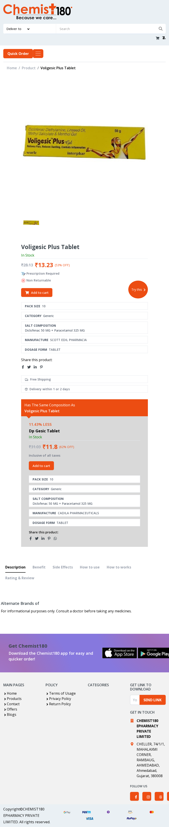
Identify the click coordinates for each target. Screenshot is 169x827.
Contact (13, 703)
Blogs (11, 714)
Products (14, 698)
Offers (12, 709)
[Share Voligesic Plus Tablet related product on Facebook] (32, 538)
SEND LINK (152, 700)
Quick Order (18, 53)
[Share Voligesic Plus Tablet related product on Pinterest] (50, 538)
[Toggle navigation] (38, 53)
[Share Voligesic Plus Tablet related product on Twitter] (38, 538)
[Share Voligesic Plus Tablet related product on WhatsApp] (56, 538)
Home (12, 68)
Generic (48, 316)
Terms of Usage (62, 693)
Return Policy (60, 703)
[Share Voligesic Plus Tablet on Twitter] (30, 367)
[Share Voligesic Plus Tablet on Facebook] (24, 367)
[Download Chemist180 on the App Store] (119, 653)
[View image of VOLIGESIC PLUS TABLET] (31, 223)
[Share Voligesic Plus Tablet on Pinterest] (43, 367)
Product (29, 68)
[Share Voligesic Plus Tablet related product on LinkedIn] (44, 538)
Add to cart (40, 292)
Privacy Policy (60, 698)
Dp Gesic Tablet (44, 430)
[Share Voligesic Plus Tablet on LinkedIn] (36, 367)
